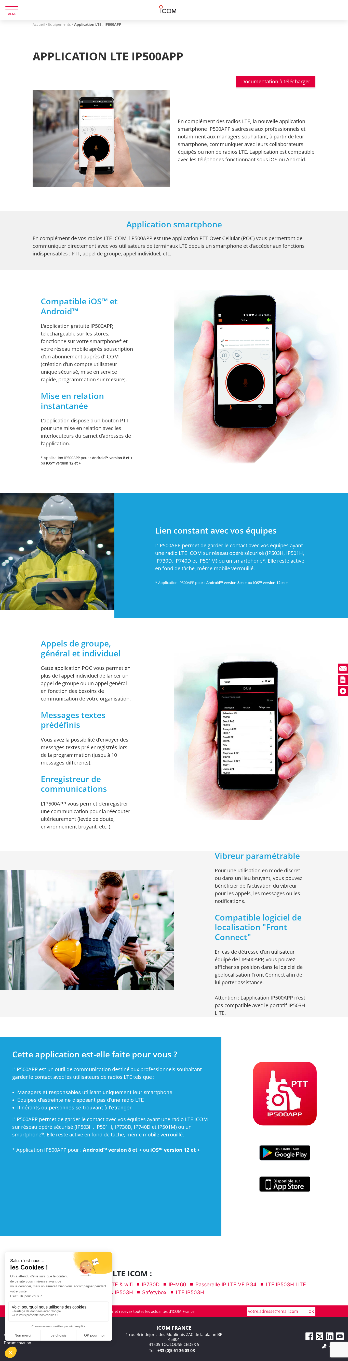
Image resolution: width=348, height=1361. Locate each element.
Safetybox (154, 1292)
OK (311, 1311)
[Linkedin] (329, 1336)
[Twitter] (319, 1336)
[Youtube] (340, 1336)
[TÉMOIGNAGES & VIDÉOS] (320, 691)
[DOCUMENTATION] (320, 680)
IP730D (150, 1284)
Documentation (17, 1342)
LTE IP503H (190, 1292)
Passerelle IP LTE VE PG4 (226, 1284)
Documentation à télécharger (275, 81)
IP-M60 (177, 1284)
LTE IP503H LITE (286, 1284)
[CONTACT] (320, 668)
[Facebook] (309, 1336)
